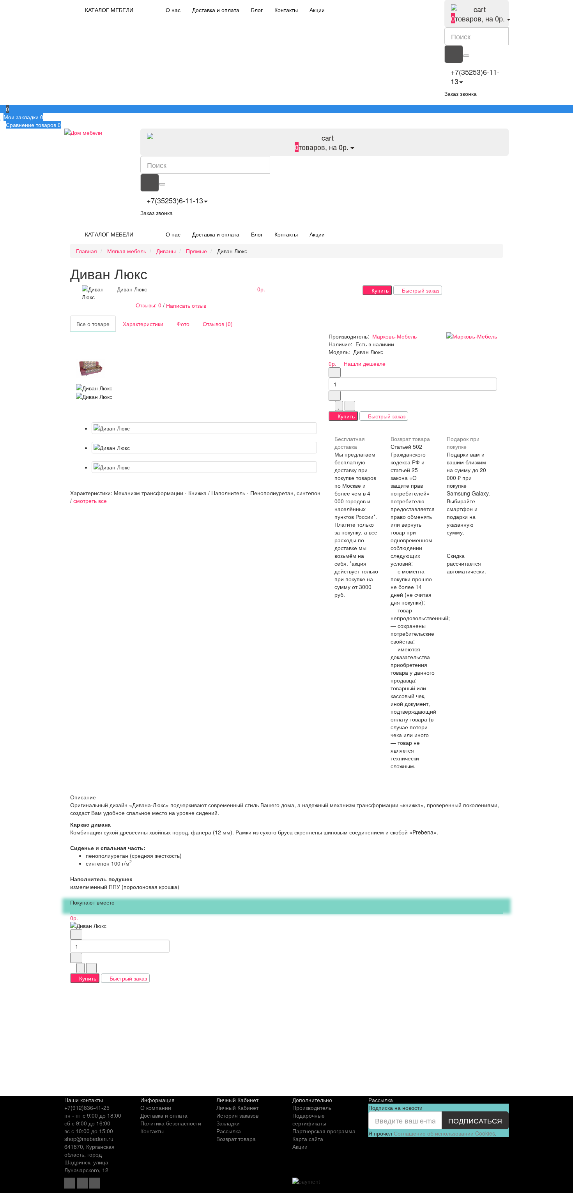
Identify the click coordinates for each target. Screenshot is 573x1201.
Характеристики (143, 324)
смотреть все (90, 500)
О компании (155, 1107)
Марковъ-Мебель (394, 336)
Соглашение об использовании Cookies (444, 1133)
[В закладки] (339, 406)
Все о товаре (93, 324)
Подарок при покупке (463, 442)
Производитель (311, 1107)
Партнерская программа (323, 1131)
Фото (183, 324)
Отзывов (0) (218, 324)
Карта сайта (307, 1139)
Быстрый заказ (419, 290)
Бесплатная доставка (349, 442)
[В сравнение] (350, 406)
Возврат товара (410, 439)
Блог (257, 10)
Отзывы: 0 (147, 305)
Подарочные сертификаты (309, 1119)
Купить (379, 290)
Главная (86, 251)
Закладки (228, 1123)
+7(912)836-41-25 (87, 1107)
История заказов (237, 1115)
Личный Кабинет (237, 1107)
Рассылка (228, 1131)
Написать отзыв (186, 305)
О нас (173, 10)
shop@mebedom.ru (88, 1139)
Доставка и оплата (215, 10)
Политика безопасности (170, 1123)
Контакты (286, 10)
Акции (317, 10)
